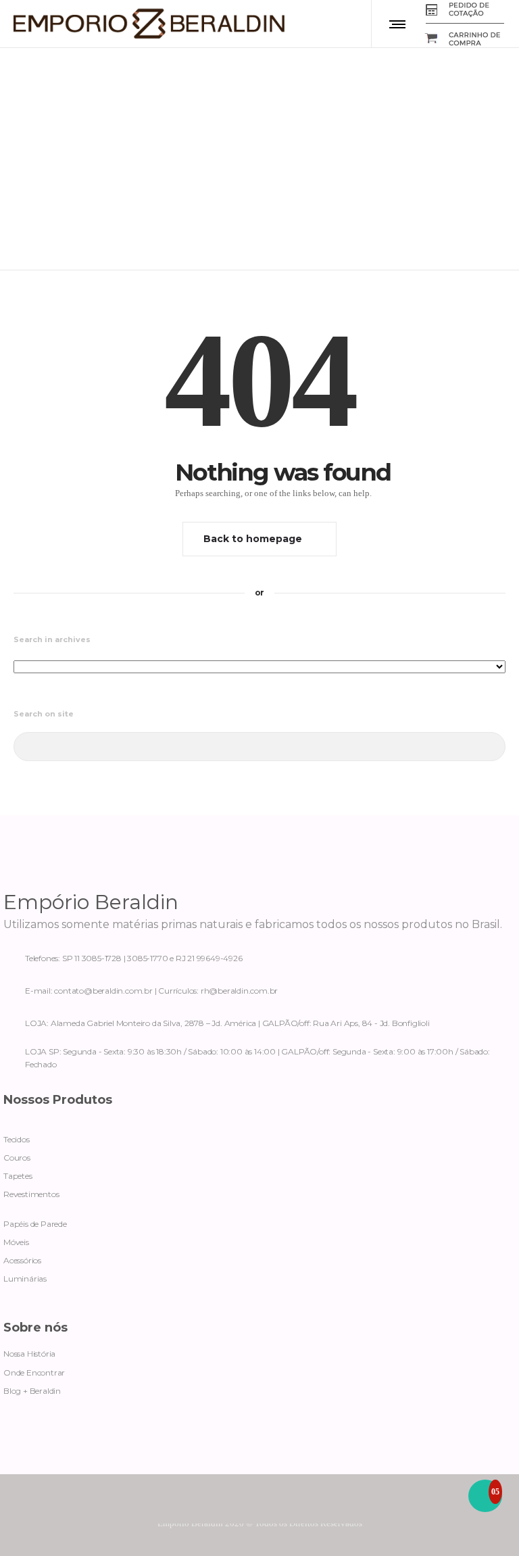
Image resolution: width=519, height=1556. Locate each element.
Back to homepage (252, 539)
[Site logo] (149, 23)
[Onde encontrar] (259, 1020)
